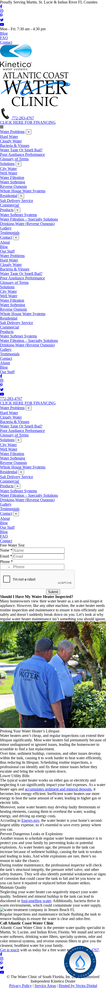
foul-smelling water (36, 901)
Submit (53, 592)
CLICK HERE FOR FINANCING (28, 122)
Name (6, 550)
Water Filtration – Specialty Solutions (29, 219)
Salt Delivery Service (16, 200)
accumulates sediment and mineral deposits (58, 789)
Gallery (6, 228)
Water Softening (12, 182)
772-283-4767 (22, 118)
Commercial (9, 205)
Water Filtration (12, 177)
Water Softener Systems (18, 215)
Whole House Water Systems (22, 191)
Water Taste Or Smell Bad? (21, 150)
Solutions (7, 164)
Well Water (8, 173)
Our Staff (7, 251)
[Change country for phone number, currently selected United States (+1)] (5, 567)
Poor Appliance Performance (22, 154)
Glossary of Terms (14, 159)
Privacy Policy (20, 986)
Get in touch (9, 950)
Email (6, 556)
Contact (6, 42)
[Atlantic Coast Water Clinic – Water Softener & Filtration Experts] (36, 105)
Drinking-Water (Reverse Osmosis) (27, 224)
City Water (8, 168)
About (5, 242)
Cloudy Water (11, 141)
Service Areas (45, 986)
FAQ (4, 38)
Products (7, 210)
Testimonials (9, 233)
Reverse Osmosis (13, 186)
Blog (4, 33)
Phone (6, 562)
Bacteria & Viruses (14, 145)
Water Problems (12, 132)
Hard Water (9, 136)
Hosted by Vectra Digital (78, 986)
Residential (8, 196)
